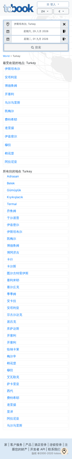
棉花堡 (9, 153)
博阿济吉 (13, 252)
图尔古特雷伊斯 (17, 273)
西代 (10, 391)
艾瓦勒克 (13, 377)
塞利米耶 (13, 280)
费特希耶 (11, 119)
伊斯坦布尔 (12, 69)
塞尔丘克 (13, 287)
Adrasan (13, 176)
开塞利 (9, 94)
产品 (28, 445)
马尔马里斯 (12, 102)
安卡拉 (11, 301)
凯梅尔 (9, 111)
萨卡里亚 (13, 384)
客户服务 (16, 445)
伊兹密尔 (11, 136)
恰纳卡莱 (13, 349)
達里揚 (9, 128)
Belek (11, 183)
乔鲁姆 (11, 211)
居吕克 (11, 321)
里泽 (10, 411)
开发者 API (37, 449)
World (6, 56)
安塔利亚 (11, 77)
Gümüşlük (14, 190)
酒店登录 (40, 445)
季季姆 (11, 294)
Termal (12, 204)
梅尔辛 (11, 356)
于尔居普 (13, 218)
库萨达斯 (13, 328)
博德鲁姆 (11, 85)
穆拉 (8, 145)
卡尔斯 (11, 266)
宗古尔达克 (14, 315)
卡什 (10, 259)
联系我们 (54, 449)
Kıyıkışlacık (15, 197)
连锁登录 (56, 445)
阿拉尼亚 (11, 162)
